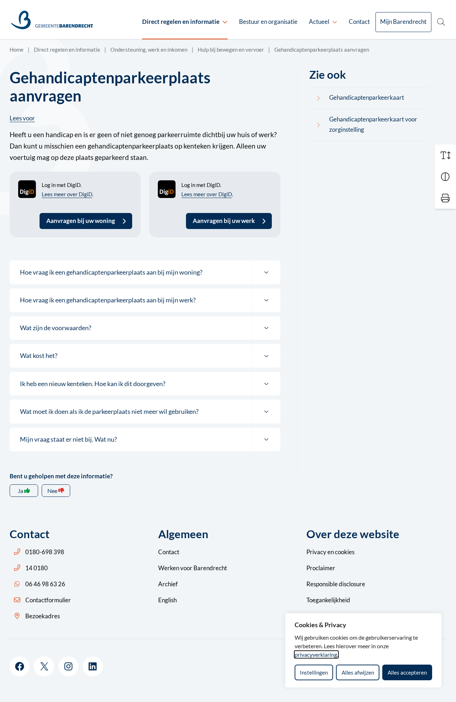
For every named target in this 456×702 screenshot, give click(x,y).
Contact (359, 21)
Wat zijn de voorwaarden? (55, 328)
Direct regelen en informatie (180, 21)
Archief (168, 584)
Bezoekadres (42, 616)
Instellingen (314, 672)
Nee (52, 490)
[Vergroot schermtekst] (445, 155)
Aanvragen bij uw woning (80, 220)
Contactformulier (48, 600)
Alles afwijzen (358, 672)
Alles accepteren (407, 672)
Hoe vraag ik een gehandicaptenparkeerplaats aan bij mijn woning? (111, 272)
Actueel (319, 21)
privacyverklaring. (316, 654)
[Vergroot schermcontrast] (445, 176)
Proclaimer (320, 568)
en (330, 552)
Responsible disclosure (335, 584)
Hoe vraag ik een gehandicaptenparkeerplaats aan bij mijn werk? (108, 300)
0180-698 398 (44, 552)
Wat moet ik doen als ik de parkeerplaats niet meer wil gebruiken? (109, 411)
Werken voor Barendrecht (192, 568)
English (167, 600)
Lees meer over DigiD (67, 194)
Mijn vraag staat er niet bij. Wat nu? (68, 439)
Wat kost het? (38, 355)
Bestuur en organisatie (268, 21)
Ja (20, 490)
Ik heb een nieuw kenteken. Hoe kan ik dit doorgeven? (92, 384)
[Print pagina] (445, 198)
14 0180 (36, 568)
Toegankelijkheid (328, 600)
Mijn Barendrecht (403, 21)
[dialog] (363, 650)
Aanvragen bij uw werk (224, 220)
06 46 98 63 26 (45, 584)
